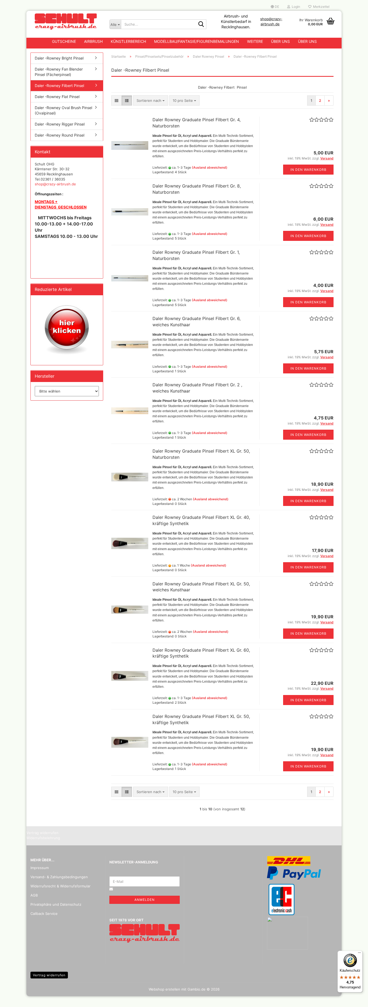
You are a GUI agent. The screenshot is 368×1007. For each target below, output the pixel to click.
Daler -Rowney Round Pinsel (59, 135)
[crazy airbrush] (65, 21)
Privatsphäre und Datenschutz (55, 904)
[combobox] (150, 100)
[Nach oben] (353, 999)
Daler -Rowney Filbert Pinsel (59, 85)
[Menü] (359, 954)
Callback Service (44, 913)
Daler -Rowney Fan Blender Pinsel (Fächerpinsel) (59, 72)
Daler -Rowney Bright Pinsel (59, 58)
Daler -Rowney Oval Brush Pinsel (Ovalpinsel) (63, 110)
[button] (275, 7)
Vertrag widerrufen (49, 975)
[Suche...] (201, 24)
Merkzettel (320, 7)
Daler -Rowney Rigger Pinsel (60, 124)
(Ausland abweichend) (209, 167)
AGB (34, 895)
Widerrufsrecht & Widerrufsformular (60, 886)
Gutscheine (64, 41)
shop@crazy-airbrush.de (55, 184)
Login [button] (295, 7)
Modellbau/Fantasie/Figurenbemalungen (196, 41)
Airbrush (93, 41)
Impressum (39, 868)
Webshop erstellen (164, 989)
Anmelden (144, 900)
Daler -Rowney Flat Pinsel (57, 96)
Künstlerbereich (128, 41)
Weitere (255, 41)
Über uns (280, 41)
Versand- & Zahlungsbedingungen (59, 877)
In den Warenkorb (308, 170)
